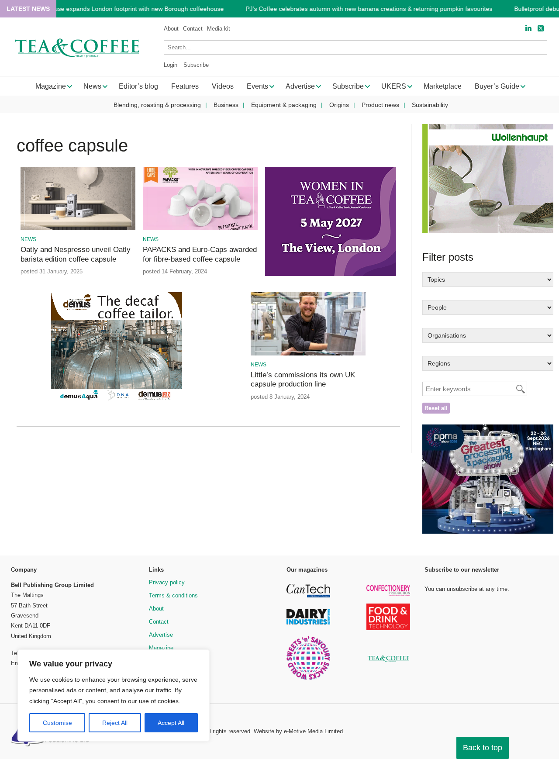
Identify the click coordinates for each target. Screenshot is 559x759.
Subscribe (196, 65)
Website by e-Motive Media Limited (298, 731)
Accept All (171, 722)
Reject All (115, 722)
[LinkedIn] (528, 28)
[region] (113, 695)
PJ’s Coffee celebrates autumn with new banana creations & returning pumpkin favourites (368, 9)
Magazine (161, 648)
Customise (57, 722)
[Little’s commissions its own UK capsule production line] (308, 354)
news (28, 239)
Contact (193, 28)
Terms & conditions (173, 595)
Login (170, 65)
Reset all (436, 408)
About (171, 28)
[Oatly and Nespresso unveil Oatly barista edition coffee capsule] (78, 228)
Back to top (482, 747)
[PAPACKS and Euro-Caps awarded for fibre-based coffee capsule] (200, 228)
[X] (541, 28)
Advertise (161, 634)
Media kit (218, 28)
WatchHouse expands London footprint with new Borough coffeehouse (126, 9)
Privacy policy (167, 582)
